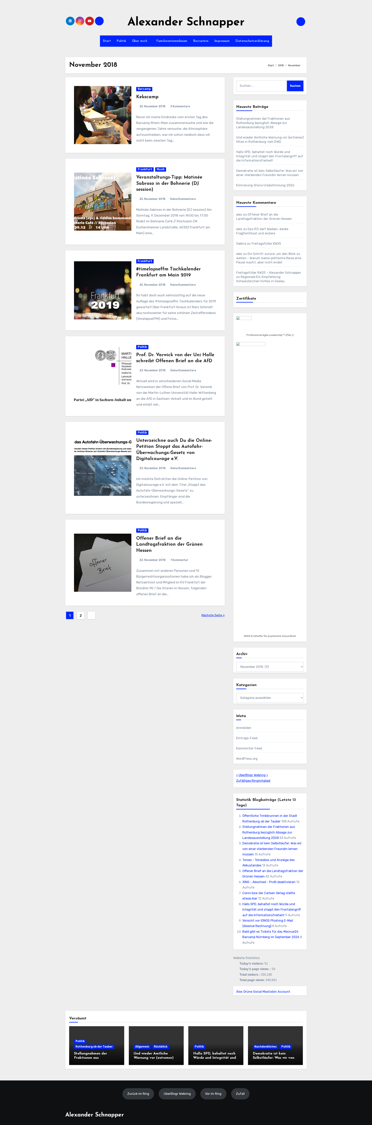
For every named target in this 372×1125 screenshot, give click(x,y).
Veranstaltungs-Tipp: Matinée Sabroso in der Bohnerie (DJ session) (169, 183)
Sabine (241, 243)
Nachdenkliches (265, 1046)
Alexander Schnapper (186, 22)
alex (239, 214)
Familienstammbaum (171, 41)
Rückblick (160, 1046)
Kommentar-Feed (249, 748)
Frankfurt (145, 169)
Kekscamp (147, 97)
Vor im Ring (213, 1094)
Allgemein (142, 1046)
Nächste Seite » (213, 615)
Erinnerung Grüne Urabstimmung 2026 (265, 185)
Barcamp (144, 89)
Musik (160, 169)
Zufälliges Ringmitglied (253, 781)
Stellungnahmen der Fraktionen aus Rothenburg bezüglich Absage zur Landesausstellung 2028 (263, 123)
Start (107, 41)
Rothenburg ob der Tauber (94, 1046)
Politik (121, 41)
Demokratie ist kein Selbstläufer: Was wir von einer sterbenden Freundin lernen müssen (272, 848)
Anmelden (243, 728)
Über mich (140, 41)
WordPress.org (247, 758)
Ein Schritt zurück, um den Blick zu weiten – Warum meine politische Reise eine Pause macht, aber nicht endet (268, 258)
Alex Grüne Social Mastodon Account (263, 991)
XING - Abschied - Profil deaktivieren (268, 882)
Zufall (240, 1094)
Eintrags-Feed (247, 738)
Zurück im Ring (138, 1094)
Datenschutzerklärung (252, 41)
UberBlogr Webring (252, 775)
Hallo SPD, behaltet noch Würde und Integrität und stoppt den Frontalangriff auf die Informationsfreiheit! (269, 156)
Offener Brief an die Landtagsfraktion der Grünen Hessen (169, 544)
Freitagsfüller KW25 (266, 243)
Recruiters (200, 41)
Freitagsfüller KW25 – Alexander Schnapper (268, 272)
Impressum (222, 41)
